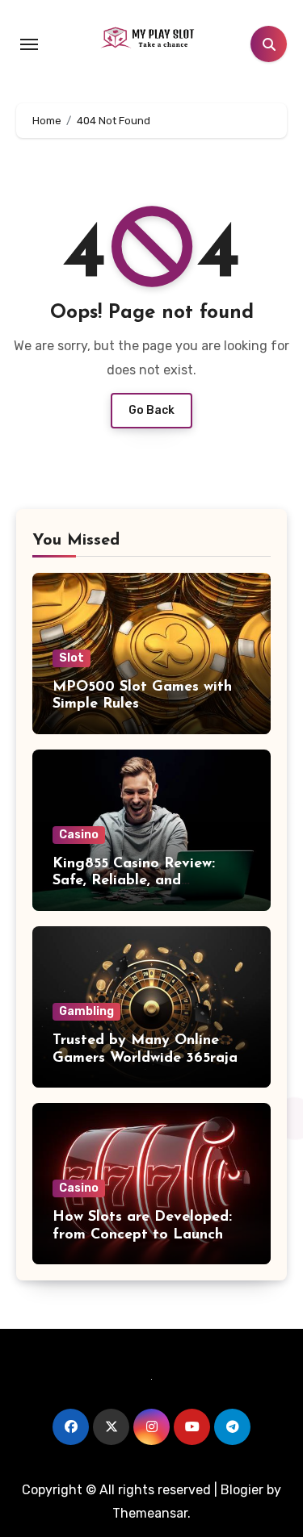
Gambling (86, 1011)
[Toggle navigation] (29, 44)
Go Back (151, 410)
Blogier (242, 1489)
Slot (71, 658)
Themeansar (149, 1513)
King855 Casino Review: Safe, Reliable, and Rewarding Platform (134, 881)
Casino (79, 835)
